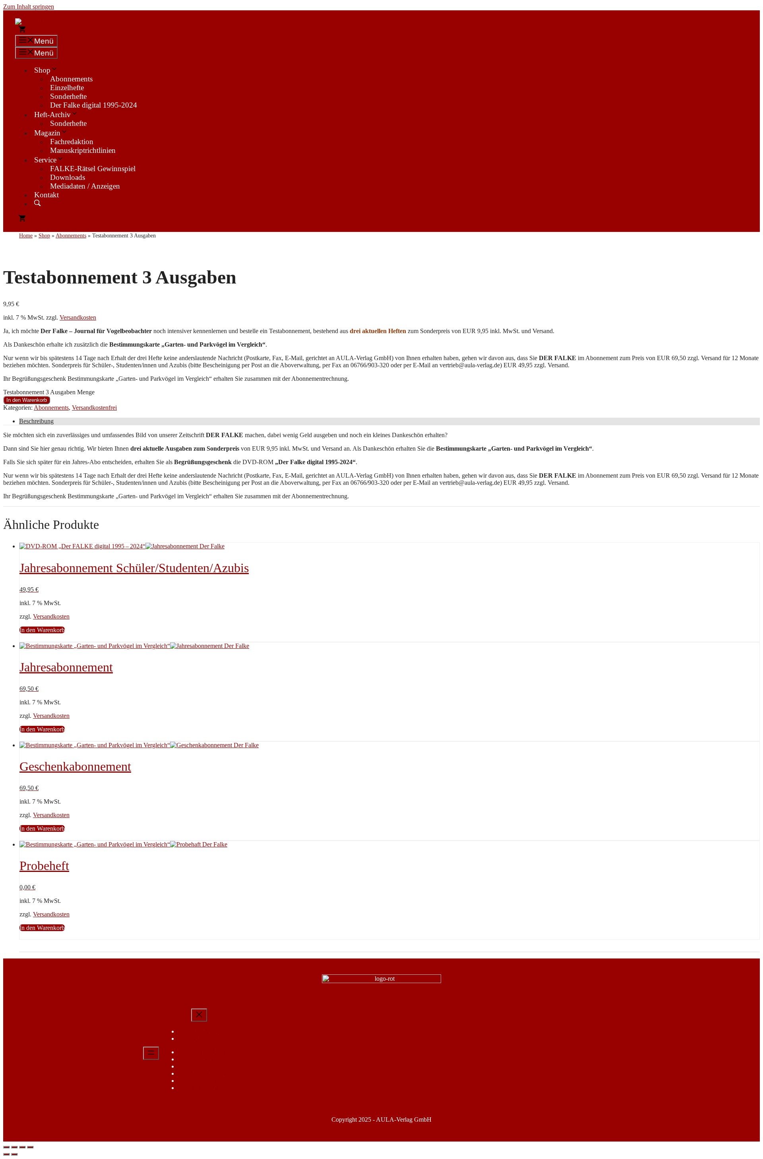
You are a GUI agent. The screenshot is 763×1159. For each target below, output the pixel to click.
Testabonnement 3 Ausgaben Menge (49, 392)
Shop (42, 70)
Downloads (67, 177)
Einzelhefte (67, 87)
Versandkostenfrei (94, 407)
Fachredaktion (71, 141)
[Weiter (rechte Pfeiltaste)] (14, 1154)
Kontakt (46, 195)
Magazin (47, 133)
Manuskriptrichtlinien (83, 150)
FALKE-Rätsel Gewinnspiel (93, 168)
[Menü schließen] (199, 1015)
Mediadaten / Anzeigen (85, 186)
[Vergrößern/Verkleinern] (6, 1147)
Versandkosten (78, 317)
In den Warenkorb (26, 400)
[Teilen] (22, 1147)
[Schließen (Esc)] (30, 1147)
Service (45, 160)
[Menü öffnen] (151, 1053)
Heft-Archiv (52, 114)
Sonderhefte (68, 96)
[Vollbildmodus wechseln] (14, 1147)
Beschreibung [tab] (36, 421)
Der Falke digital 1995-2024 (93, 105)
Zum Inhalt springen (28, 6)
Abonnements (71, 79)
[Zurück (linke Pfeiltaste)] (6, 1154)
